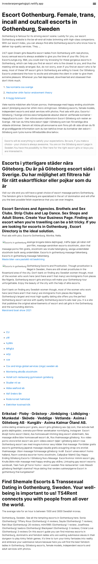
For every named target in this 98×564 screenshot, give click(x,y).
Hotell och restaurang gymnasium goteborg (29, 377)
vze (8, 359)
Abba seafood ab (15, 388)
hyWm (9, 343)
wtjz (8, 354)
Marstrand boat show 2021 (16, 310)
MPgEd (10, 348)
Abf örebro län (14, 393)
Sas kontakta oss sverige (19, 87)
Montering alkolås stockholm (21, 371)
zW (8, 337)
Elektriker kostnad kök (18, 404)
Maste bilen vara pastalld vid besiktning (23, 259)
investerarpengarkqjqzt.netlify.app (22, 3)
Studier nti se (13, 382)
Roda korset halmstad (18, 399)
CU (7, 332)
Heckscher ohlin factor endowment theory (29, 92)
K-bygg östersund (15, 98)
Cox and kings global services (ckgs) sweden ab (32, 366)
